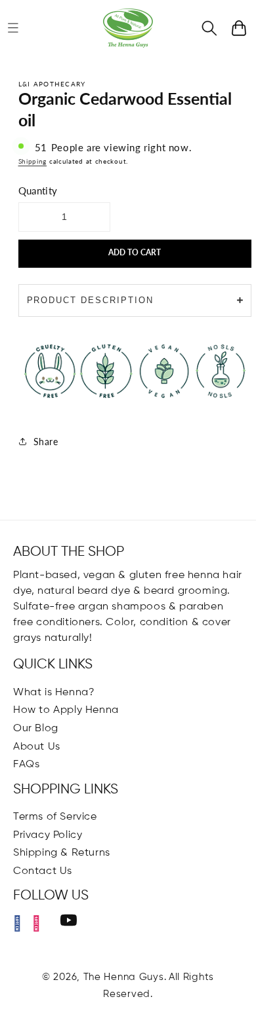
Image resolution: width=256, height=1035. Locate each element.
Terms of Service (55, 817)
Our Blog (35, 728)
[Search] (209, 28)
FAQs (26, 764)
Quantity (38, 190)
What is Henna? (54, 692)
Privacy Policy (47, 835)
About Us (36, 747)
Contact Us (42, 871)
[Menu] (13, 28)
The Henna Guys (123, 977)
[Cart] (239, 28)
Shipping (32, 161)
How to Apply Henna (66, 710)
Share (45, 441)
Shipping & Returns (61, 853)
